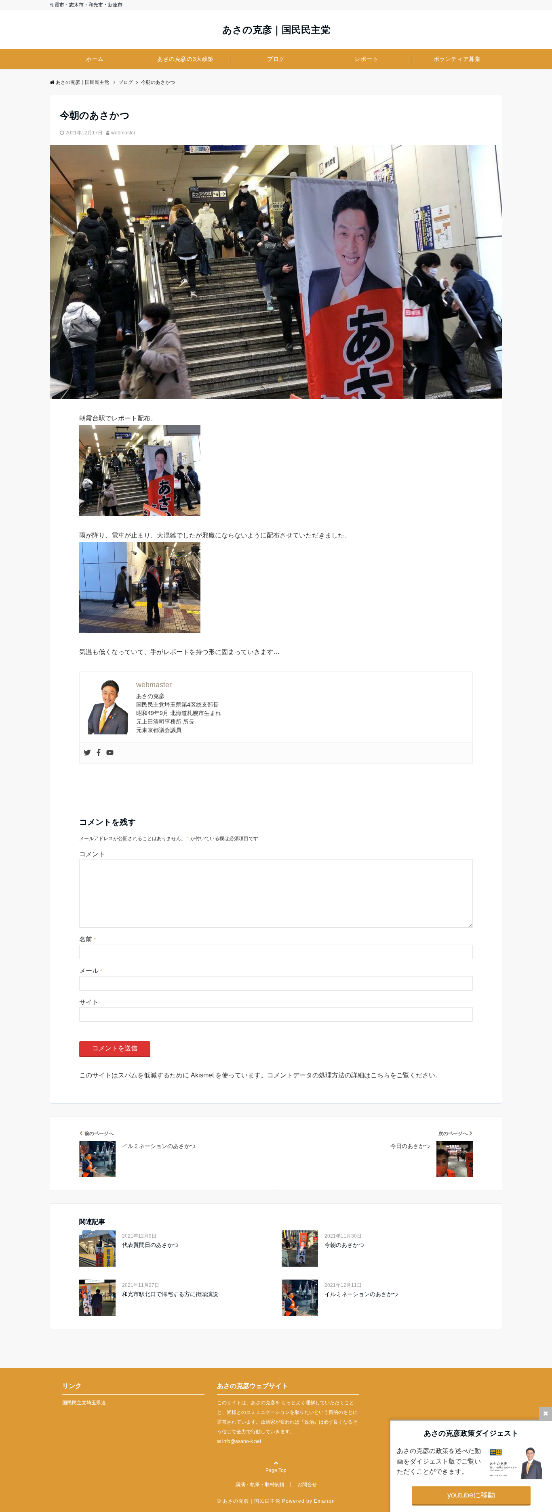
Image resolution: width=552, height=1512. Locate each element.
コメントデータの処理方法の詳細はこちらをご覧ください (351, 1075)
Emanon (324, 1501)
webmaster (123, 133)
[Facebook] (98, 753)
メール (90, 970)
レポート (366, 59)
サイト (89, 1002)
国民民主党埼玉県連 (84, 1402)
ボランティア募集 (457, 59)
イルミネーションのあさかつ (361, 1294)
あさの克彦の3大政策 (185, 59)
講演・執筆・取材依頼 (260, 1484)
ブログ (276, 59)
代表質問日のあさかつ (150, 1245)
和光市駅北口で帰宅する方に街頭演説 (170, 1294)
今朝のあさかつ (344, 1245)
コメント (92, 854)
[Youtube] (110, 753)
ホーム (95, 59)
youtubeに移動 (471, 1495)
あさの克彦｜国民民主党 (276, 30)
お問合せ (307, 1484)
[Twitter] (87, 753)
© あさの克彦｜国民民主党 (249, 1501)
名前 (87, 939)
